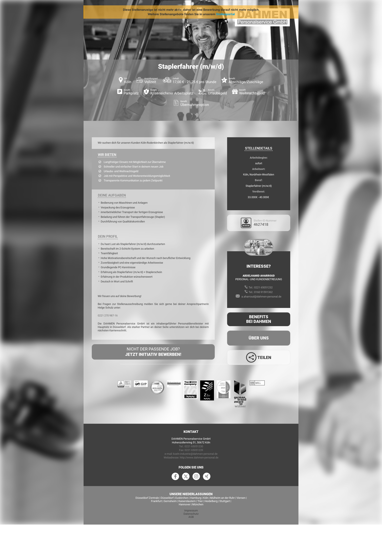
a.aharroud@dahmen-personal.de (261, 296)
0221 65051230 (194, 446)
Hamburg (195, 497)
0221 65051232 (263, 287)
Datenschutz (191, 513)
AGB (191, 516)
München (197, 504)
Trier (200, 501)
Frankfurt (156, 501)
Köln (205, 497)
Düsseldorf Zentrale (147, 497)
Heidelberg (211, 501)
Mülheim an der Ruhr (222, 497)
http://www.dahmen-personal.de (199, 457)
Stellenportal (225, 14)
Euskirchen (181, 497)
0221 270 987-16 (108, 315)
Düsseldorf (167, 497)
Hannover (184, 504)
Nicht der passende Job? (153, 352)
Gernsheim (170, 501)
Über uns (259, 338)
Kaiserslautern (187, 501)
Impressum (191, 510)
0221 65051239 (194, 450)
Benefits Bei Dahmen (258, 319)
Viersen (241, 497)
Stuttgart (224, 501)
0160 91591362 (263, 292)
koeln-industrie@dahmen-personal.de (195, 453)
